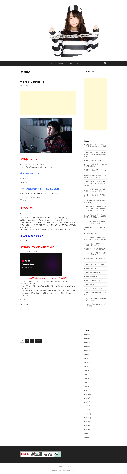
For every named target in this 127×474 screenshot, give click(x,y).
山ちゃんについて (74, 63)
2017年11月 (87, 394)
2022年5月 (87, 350)
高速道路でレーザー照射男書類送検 (94, 249)
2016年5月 (87, 430)
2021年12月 (87, 358)
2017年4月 (87, 402)
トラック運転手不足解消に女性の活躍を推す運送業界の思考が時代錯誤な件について (95, 154)
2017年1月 (87, 410)
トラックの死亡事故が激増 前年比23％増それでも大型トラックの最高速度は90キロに (95, 183)
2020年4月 (87, 374)
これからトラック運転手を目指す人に (95, 288)
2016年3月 (87, 438)
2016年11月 (87, 418)
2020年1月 (87, 382)
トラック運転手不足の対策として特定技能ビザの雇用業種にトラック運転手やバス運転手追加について (95, 216)
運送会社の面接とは (90, 268)
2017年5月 (87, 398)
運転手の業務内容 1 (32, 81)
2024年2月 (87, 346)
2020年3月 (87, 378)
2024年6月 (87, 334)
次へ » (38, 340)
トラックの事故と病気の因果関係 (94, 264)
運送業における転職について (92, 280)
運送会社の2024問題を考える (92, 233)
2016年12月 (87, 414)
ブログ (53, 63)
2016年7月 (87, 426)
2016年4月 (87, 434)
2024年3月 (87, 342)
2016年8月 (87, 422)
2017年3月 (87, 406)
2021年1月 (87, 366)
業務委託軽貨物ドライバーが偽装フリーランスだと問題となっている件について (95, 146)
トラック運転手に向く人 (91, 284)
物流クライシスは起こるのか (92, 160)
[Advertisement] (48, 103)
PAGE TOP (122, 458)
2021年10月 (87, 362)
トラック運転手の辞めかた (92, 272)
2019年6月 (87, 386)
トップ (46, 63)
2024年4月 (87, 338)
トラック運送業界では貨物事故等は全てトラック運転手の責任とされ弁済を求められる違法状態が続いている (95, 208)
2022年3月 (87, 354)
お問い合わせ (62, 63)
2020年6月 (87, 370)
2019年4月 (87, 390)
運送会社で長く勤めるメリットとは (94, 276)
